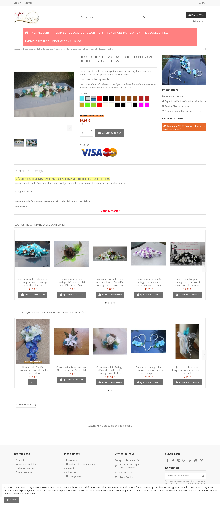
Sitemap (28, 2)
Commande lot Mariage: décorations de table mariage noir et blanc (109, 370)
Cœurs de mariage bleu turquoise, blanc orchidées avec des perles (148, 370)
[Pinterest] (88, 144)
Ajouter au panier (111, 132)
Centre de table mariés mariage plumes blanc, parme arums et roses (148, 282)
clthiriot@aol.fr (125, 477)
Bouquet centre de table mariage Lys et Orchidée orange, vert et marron (110, 282)
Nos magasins (73, 476)
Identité (70, 468)
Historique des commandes (80, 464)
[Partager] (80, 144)
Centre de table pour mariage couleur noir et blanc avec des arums (187, 282)
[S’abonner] (203, 476)
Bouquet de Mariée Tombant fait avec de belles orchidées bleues (32, 370)
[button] (42, 32)
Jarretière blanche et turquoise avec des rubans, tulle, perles (187, 370)
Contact (18, 2)
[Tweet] (84, 144)
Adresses (71, 472)
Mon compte (72, 460)
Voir (33, 382)
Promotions (22, 460)
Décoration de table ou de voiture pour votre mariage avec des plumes (33, 282)
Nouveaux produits (26, 464)
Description (23, 171)
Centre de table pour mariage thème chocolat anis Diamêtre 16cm (71, 282)
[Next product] (205, 49)
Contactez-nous (24, 472)
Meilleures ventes (25, 468)
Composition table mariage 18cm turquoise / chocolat (71, 369)
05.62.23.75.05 (125, 472)
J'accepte (11, 499)
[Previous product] (204, 49)
